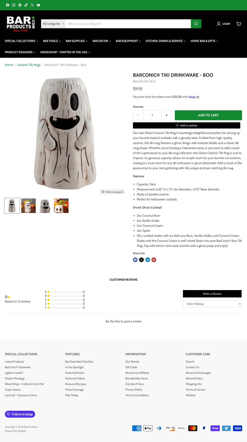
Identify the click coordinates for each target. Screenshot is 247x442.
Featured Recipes (75, 384)
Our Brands (132, 361)
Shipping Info (194, 384)
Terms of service (196, 389)
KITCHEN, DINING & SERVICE (164, 41)
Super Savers (13, 389)
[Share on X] (141, 259)
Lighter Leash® (14, 373)
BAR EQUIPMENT (127, 41)
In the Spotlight (74, 367)
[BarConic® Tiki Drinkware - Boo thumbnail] (12, 205)
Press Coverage (74, 389)
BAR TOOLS (50, 41)
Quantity (138, 106)
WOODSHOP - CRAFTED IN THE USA (64, 52)
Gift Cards (131, 367)
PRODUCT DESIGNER (19, 52)
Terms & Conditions (137, 395)
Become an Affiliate (137, 373)
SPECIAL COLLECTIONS (20, 41)
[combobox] (128, 23)
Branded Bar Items (136, 378)
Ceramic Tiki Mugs (29, 65)
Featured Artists (74, 373)
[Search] (196, 23)
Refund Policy (194, 378)
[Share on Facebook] (135, 259)
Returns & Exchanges (198, 373)
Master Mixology (15, 378)
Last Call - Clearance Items (21, 395)
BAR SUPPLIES (75, 41)
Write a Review (212, 293)
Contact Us (192, 367)
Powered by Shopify (15, 430)
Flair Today (71, 395)
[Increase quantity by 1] (167, 115)
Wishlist (190, 395)
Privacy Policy (133, 389)
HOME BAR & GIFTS (203, 41)
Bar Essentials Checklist (79, 361)
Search (190, 361)
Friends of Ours (134, 384)
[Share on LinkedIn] (147, 259)
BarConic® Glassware (18, 367)
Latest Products (14, 361)
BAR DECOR (100, 41)
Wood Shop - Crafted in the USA (24, 384)
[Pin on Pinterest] (153, 259)
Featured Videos (75, 378)
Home (9, 65)
